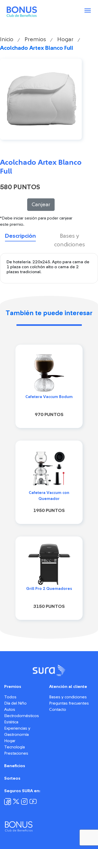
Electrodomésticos (21, 716)
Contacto (57, 709)
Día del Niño (15, 703)
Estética (11, 722)
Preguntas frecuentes (69, 703)
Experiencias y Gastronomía (17, 731)
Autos (9, 709)
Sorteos (12, 778)
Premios (35, 39)
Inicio (6, 39)
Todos (10, 697)
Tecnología (14, 747)
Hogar (65, 39)
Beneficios (14, 766)
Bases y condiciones (68, 697)
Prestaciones (16, 753)
